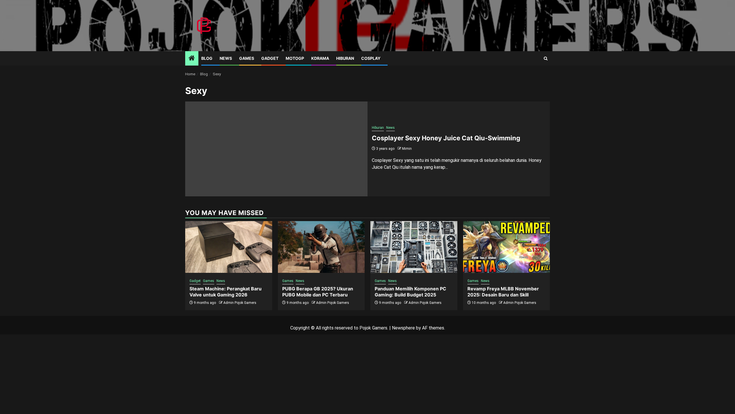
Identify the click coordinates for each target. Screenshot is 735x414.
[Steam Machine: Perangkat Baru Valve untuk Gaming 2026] (228, 247)
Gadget (269, 58)
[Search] (545, 58)
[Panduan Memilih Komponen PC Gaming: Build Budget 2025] (413, 247)
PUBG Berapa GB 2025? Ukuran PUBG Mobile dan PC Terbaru (317, 292)
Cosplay (370, 58)
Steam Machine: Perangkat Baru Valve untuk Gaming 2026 (225, 292)
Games (246, 58)
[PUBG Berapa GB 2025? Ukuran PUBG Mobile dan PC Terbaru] (321, 247)
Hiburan (345, 58)
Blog (206, 58)
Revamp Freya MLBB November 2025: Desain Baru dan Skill (503, 292)
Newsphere (403, 328)
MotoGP (295, 58)
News (226, 58)
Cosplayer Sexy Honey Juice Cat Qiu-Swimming (446, 138)
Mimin (407, 149)
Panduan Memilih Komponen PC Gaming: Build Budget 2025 (410, 292)
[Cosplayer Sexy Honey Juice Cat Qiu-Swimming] (276, 148)
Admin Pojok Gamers (239, 303)
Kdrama (320, 58)
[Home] (192, 59)
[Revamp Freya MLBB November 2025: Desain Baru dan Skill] (506, 247)
